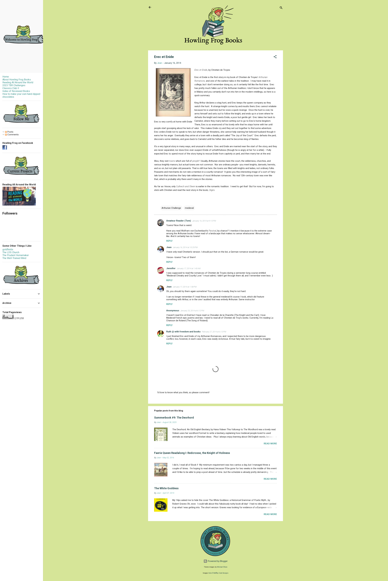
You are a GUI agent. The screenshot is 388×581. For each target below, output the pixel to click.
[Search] (281, 8)
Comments (13, 134)
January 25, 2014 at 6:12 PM (192, 310)
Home (5, 76)
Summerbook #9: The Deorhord (174, 417)
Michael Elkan (222, 567)
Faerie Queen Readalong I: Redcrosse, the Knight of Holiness (192, 452)
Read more (270, 443)
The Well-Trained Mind (14, 258)
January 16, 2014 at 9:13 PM (204, 221)
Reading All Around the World (17, 82)
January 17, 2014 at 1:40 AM (189, 268)
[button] (275, 57)
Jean (169, 247)
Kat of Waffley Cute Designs (218, 573)
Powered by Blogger (217, 561)
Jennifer (171, 268)
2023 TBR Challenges (13, 85)
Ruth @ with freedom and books (183, 331)
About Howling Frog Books (16, 79)
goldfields (7, 249)
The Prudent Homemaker (15, 255)
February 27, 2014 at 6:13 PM (214, 332)
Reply (169, 241)
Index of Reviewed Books (16, 91)
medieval (189, 208)
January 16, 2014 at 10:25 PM (185, 247)
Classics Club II (10, 88)
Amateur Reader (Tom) (178, 220)
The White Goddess (166, 488)
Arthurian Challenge (171, 208)
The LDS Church (10, 252)
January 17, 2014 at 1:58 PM (185, 287)
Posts (10, 131)
